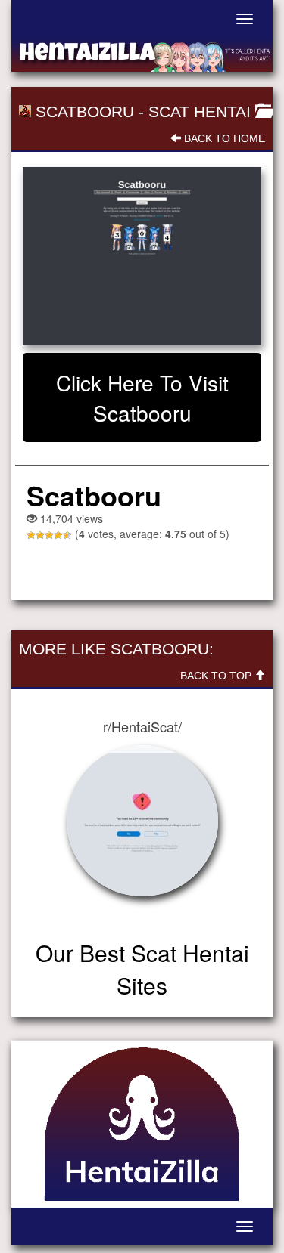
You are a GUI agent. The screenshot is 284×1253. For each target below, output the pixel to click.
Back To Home (223, 138)
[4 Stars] (58, 535)
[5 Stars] (67, 535)
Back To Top (217, 676)
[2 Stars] (40, 535)
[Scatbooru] (142, 256)
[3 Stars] (49, 535)
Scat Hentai (199, 111)
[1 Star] (31, 535)
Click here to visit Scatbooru (142, 397)
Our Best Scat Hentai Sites (142, 968)
